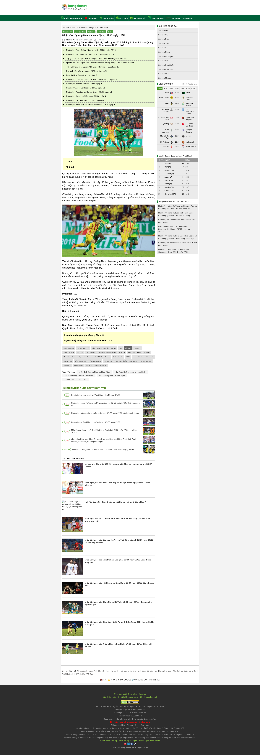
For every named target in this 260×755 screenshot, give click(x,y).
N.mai (165, 88)
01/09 (193, 88)
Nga (80, 357)
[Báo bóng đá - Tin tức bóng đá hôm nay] (74, 5)
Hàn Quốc (131, 352)
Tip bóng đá (67, 365)
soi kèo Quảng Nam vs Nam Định (79, 376)
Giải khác (80, 352)
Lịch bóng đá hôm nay (147, 671)
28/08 (171, 88)
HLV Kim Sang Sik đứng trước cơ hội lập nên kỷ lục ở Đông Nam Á (115, 502)
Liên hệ (116, 697)
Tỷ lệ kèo (101, 32)
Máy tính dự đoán (80, 361)
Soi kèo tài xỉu (78, 365)
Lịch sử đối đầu (138, 357)
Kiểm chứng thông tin (128, 741)
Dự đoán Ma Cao (145, 361)
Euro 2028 (137, 348)
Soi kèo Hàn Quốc (166, 65)
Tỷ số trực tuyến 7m (127, 671)
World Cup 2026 (69, 352)
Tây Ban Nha (81, 348)
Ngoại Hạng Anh (69, 348)
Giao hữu (89, 365)
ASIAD (128, 357)
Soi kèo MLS (163, 74)
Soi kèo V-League (165, 56)
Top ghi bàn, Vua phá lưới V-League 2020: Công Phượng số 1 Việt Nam (97, 58)
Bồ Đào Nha (88, 357)
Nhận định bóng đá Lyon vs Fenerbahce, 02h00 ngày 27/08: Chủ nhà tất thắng (105, 413)
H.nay (160, 88)
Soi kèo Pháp (164, 52)
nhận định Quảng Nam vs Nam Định (94, 372)
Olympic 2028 (108, 361)
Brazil (139, 352)
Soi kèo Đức (163, 39)
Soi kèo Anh (163, 30)
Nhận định (67, 32)
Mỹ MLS (66, 357)
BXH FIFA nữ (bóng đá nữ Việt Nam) (175, 156)
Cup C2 (113, 348)
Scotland (115, 357)
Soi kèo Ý (162, 48)
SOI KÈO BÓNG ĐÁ (168, 26)
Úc (122, 357)
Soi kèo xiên (150, 357)
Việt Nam (128, 348)
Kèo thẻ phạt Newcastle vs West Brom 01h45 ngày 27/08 (95, 395)
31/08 (188, 88)
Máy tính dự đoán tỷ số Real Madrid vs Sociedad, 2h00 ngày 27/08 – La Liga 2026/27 (104, 431)
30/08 (182, 88)
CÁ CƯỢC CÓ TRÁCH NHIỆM (147, 680)
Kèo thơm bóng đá (95, 361)
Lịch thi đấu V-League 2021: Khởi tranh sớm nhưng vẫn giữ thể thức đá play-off (100, 63)
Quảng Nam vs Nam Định (76, 379)
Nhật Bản (122, 352)
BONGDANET (188, 18)
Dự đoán (176, 18)
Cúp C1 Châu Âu (102, 348)
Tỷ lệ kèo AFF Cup (85, 674)
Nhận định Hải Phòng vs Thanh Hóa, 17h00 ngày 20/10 (90, 54)
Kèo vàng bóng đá (100, 365)
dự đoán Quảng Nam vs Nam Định (130, 372)
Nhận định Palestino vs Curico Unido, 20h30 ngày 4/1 (89, 92)
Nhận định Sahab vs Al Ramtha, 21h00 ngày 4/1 (86, 96)
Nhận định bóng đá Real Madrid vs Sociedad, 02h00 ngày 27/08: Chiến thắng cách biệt (177, 237)
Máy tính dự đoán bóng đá (184, 671)
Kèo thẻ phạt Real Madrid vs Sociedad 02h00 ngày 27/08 (95, 422)
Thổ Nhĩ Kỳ (99, 357)
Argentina (147, 352)
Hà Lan (107, 357)
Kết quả (124, 18)
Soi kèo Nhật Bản (165, 69)
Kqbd (101, 671)
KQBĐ (184, 84)
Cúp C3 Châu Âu (121, 361)
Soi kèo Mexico (164, 78)
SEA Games (133, 361)
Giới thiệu (107, 697)
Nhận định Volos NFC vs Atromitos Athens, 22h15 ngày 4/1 (91, 104)
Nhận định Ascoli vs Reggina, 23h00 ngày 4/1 (85, 88)
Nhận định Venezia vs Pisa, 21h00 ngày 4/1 (84, 84)
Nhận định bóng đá (73, 18)
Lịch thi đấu (108, 18)
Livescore (92, 18)
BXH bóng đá (139, 18)
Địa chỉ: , (130, 706)
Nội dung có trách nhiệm (149, 741)
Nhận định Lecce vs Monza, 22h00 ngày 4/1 (85, 100)
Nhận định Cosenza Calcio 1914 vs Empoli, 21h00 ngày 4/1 (91, 79)
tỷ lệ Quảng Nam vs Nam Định (112, 376)
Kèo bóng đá (158, 18)
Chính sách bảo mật (148, 697)
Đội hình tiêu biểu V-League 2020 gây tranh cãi (86, 71)
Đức (93, 348)
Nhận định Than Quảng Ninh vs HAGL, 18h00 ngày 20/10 (91, 50)
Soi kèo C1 (163, 35)
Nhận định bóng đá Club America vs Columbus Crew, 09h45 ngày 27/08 (103, 449)
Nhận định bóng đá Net (87, 671)
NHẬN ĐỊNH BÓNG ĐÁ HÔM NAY (174, 202)
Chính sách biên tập (108, 741)
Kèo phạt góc (68, 361)
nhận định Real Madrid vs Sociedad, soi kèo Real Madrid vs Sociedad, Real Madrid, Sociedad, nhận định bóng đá (103, 440)
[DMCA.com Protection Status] (130, 703)
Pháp (120, 348)
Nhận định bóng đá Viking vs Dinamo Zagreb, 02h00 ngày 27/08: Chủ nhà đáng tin (105, 404)
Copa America (90, 352)
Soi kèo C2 (163, 61)
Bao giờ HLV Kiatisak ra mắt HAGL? (81, 75)
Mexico (74, 357)
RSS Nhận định (68, 674)
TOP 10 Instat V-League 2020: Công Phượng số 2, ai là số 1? (92, 67)
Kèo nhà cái (111, 671)
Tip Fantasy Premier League (107, 352)
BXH (110, 32)
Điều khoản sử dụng (129, 697)
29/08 (176, 88)
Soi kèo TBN (163, 43)
